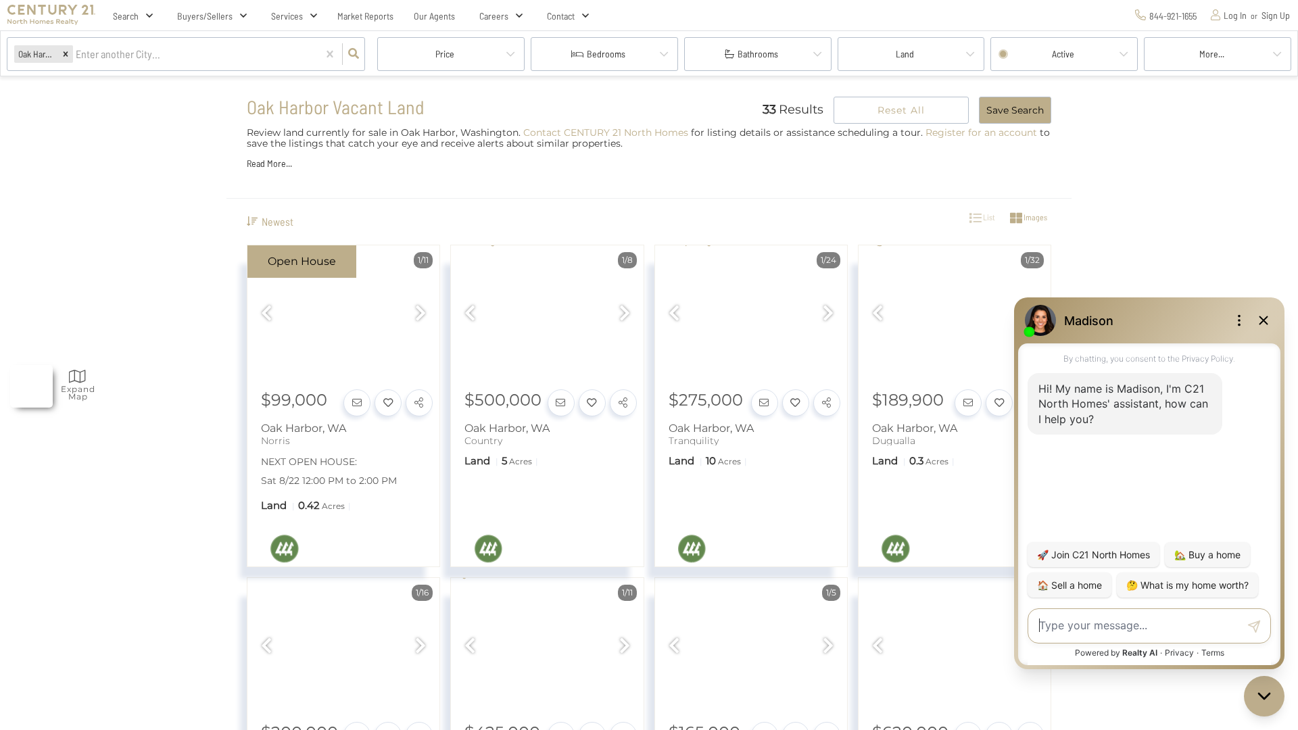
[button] (65, 53)
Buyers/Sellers (205, 16)
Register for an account (981, 132)
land (905, 53)
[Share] (419, 402)
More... (1211, 53)
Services (287, 16)
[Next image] (420, 314)
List (988, 217)
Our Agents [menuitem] (434, 16)
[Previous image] (266, 314)
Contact (561, 16)
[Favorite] (388, 402)
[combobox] (77, 54)
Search (126, 16)
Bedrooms (606, 53)
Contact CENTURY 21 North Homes (605, 132)
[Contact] (356, 402)
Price (444, 53)
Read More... (269, 163)
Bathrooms (758, 53)
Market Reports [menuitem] (365, 16)
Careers (493, 16)
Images (1034, 217)
